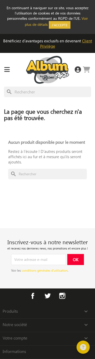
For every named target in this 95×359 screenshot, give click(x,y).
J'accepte (60, 25)
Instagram (62, 296)
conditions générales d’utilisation (45, 270)
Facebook (32, 296)
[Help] (83, 347)
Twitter (47, 296)
